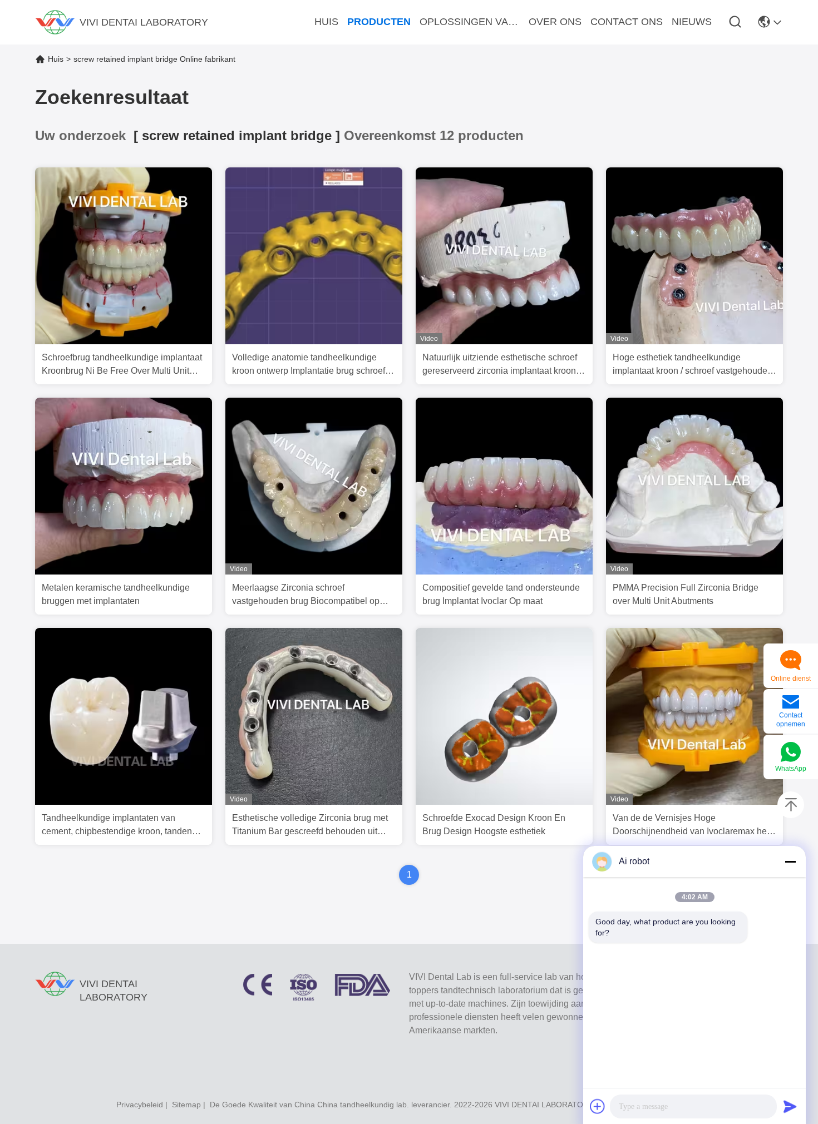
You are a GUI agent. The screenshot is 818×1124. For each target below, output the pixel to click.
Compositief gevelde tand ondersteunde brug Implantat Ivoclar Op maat (501, 594)
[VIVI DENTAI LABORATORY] (55, 22)
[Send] (790, 1106)
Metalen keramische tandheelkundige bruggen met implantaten (116, 594)
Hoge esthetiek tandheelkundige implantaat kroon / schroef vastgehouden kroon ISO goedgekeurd (692, 365)
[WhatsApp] (791, 753)
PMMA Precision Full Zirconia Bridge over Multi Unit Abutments (685, 594)
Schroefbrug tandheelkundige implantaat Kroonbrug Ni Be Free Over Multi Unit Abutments (122, 365)
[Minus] (790, 861)
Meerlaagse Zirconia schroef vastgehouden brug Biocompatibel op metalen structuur (306, 595)
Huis (55, 59)
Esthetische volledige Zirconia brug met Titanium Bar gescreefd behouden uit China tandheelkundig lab (310, 825)
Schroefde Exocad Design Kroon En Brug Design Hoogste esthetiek (493, 824)
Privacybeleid (139, 1104)
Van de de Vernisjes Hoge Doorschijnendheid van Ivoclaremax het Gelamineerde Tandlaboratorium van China (691, 825)
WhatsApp (790, 769)
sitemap (186, 1104)
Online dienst (791, 678)
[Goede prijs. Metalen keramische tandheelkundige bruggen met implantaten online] (123, 571)
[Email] (791, 703)
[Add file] (597, 1106)
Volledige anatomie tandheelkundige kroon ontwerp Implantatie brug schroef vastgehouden (308, 365)
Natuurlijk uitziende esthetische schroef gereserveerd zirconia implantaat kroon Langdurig (499, 365)
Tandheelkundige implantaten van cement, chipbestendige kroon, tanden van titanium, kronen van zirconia (117, 825)
